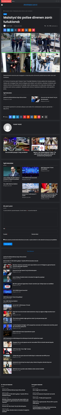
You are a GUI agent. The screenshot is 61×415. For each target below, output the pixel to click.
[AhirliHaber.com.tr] (30, 5)
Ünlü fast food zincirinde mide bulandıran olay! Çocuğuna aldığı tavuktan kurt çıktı (49, 195)
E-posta (5, 234)
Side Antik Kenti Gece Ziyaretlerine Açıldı (24, 331)
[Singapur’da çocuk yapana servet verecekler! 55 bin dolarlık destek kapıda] (7, 344)
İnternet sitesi (35, 234)
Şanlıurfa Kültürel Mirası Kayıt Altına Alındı (14, 97)
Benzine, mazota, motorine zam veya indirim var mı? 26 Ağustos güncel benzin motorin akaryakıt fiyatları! (36, 1)
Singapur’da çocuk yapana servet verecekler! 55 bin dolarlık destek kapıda (33, 342)
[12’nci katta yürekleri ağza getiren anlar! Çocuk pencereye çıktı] (7, 320)
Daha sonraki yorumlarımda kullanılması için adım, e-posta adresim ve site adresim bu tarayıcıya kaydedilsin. (31, 239)
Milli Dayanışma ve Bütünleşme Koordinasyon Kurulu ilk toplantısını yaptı (23, 338)
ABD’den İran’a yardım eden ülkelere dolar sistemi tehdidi (28, 369)
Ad (4, 228)
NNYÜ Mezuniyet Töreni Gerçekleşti (47, 168)
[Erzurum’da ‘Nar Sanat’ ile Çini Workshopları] (36, 99)
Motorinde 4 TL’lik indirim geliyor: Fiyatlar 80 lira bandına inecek (20, 261)
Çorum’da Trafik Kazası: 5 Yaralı (29, 194)
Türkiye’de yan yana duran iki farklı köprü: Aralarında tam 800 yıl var (31, 355)
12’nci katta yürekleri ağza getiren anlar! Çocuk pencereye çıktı (30, 318)
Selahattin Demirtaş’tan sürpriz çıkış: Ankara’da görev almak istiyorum (32, 362)
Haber (11, 11)
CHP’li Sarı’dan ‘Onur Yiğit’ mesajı (22, 349)
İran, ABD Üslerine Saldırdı (10, 184)
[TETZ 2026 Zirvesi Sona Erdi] (30, 171)
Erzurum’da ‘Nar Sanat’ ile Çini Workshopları (25, 270)
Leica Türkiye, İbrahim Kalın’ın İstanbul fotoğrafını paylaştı (11, 178)
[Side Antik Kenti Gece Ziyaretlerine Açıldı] (7, 334)
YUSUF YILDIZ (9, 25)
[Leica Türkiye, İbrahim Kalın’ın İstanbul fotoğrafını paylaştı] (11, 171)
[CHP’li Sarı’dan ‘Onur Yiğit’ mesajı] (7, 351)
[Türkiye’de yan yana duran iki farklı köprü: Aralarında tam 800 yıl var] (7, 357)
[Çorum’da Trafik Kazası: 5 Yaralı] (30, 188)
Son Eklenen (30, 251)
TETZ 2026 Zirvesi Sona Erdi (29, 177)
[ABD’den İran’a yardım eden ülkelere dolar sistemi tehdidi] (7, 371)
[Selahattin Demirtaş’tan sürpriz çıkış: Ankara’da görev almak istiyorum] (7, 364)
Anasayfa (6, 11)
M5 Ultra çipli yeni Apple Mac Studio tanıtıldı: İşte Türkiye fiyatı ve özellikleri (33, 284)
